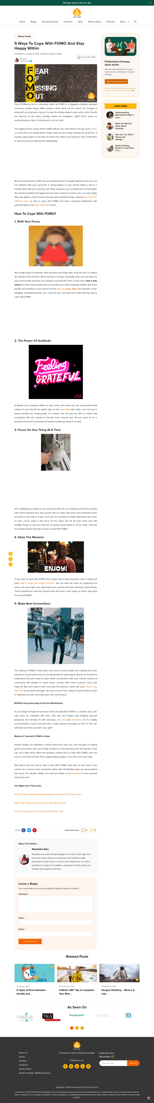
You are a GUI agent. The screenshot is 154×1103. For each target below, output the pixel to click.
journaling (65, 409)
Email (21, 929)
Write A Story (94, 21)
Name (21, 917)
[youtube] (82, 1066)
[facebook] (10, 554)
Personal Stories (50, 21)
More (122, 21)
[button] (71, 1028)
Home (22, 21)
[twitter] (10, 559)
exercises (61, 719)
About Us (23, 1052)
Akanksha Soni (25, 61)
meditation (76, 719)
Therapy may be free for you (77, 2)
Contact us (23, 1064)
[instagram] (71, 1066)
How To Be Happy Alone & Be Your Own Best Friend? (40, 802)
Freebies (68, 21)
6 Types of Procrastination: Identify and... (31, 992)
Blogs (33, 21)
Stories (22, 1056)
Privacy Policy (25, 1068)
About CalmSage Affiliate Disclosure (35, 1073)
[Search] (135, 22)
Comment (23, 894)
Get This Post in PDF (88, 57)
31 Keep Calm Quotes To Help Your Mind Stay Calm (38, 811)
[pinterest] (10, 564)
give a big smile (42, 205)
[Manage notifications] (149, 1098)
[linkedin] (31, 61)
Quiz (80, 21)
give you (67, 288)
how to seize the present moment (37, 583)
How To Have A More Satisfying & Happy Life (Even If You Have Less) (47, 794)
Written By (23, 59)
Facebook (76, 773)
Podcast (111, 21)
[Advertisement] (55, 163)
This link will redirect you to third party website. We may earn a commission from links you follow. (120, 89)
